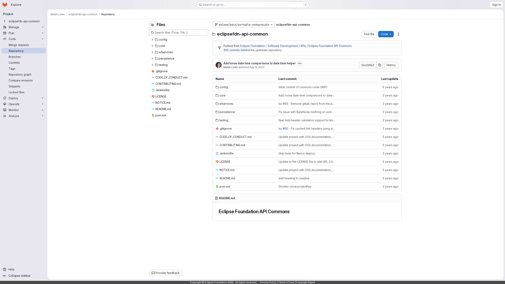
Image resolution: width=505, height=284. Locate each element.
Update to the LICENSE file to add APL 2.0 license (307, 161)
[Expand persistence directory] (152, 58)
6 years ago (390, 87)
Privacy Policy (268, 282)
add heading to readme (294, 178)
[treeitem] (179, 39)
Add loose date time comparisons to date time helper (260, 63)
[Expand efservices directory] (152, 52)
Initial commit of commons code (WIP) (303, 87)
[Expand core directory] (152, 46)
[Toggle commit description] (299, 63)
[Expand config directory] (152, 39)
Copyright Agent (305, 282)
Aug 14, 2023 (256, 67)
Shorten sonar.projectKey (295, 186)
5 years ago (390, 136)
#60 (285, 128)
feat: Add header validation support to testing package (307, 120)
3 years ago (390, 95)
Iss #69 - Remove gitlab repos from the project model (307, 103)
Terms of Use (286, 282)
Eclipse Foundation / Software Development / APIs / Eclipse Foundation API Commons (296, 46)
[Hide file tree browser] (152, 24)
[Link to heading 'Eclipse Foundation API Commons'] (292, 211)
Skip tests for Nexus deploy (297, 153)
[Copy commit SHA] (380, 65)
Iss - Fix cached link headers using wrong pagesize (307, 128)
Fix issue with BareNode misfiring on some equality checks (307, 112)
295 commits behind (237, 50)
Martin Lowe (231, 67)
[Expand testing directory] (152, 65)
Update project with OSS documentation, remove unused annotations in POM (307, 136)
